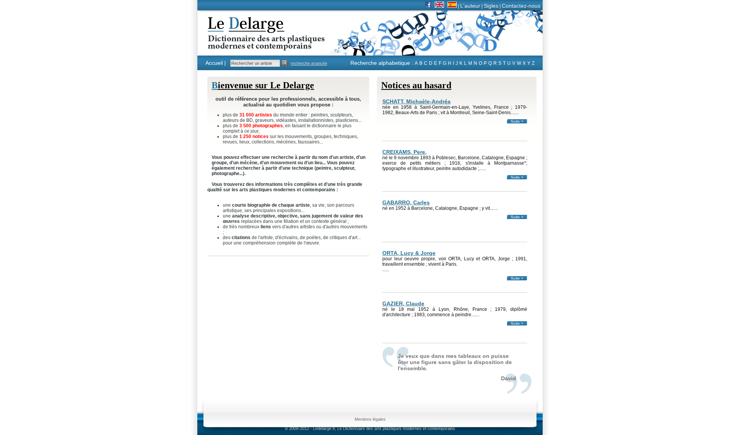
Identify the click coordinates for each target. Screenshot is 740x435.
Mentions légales (370, 419)
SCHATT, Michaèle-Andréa (416, 101)
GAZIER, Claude (403, 303)
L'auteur (470, 6)
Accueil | (215, 63)
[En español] (452, 6)
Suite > (517, 121)
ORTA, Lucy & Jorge (409, 253)
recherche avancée (309, 63)
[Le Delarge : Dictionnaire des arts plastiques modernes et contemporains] (242, 46)
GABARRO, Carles (406, 202)
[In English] (439, 6)
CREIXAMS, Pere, (404, 152)
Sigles (491, 6)
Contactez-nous (521, 6)
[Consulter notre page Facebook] (428, 6)
